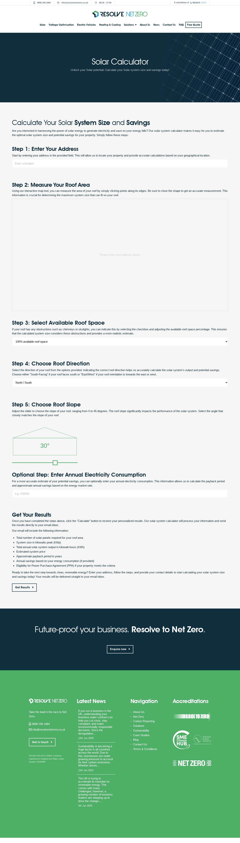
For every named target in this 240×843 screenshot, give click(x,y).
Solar (42, 24)
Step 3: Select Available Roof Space (58, 322)
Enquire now (118, 649)
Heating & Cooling (110, 24)
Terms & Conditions (145, 749)
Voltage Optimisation (61, 24)
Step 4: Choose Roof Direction (51, 363)
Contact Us (169, 24)
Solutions (129, 24)
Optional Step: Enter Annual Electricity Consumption (79, 474)
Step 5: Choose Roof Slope (46, 404)
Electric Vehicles (86, 24)
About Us (145, 24)
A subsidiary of (181, 2)
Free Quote (193, 24)
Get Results (23, 587)
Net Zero (138, 716)
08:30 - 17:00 (104, 2)
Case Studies (141, 735)
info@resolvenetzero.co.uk (74, 2)
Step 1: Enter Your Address (45, 149)
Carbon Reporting (144, 721)
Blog (136, 739)
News (156, 24)
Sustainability (141, 730)
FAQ (181, 24)
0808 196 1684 (44, 2)
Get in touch (40, 742)
